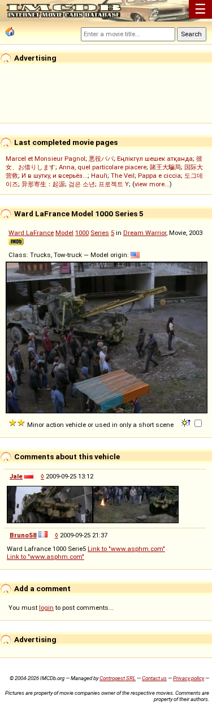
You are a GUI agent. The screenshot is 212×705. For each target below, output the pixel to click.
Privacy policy (188, 678)
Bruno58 (23, 535)
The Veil (123, 176)
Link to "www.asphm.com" (126, 549)
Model (64, 233)
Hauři (99, 176)
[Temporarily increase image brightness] (186, 422)
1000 (82, 233)
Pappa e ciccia (159, 176)
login (46, 608)
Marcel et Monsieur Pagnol (45, 159)
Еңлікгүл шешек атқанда (155, 159)
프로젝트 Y (113, 184)
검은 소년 (81, 184)
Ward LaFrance (31, 233)
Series (99, 233)
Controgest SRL (117, 678)
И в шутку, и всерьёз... (54, 176)
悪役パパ (101, 159)
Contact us (154, 678)
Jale (16, 476)
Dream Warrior (144, 233)
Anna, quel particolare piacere (102, 167)
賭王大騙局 (165, 167)
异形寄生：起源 (43, 184)
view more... (152, 184)
